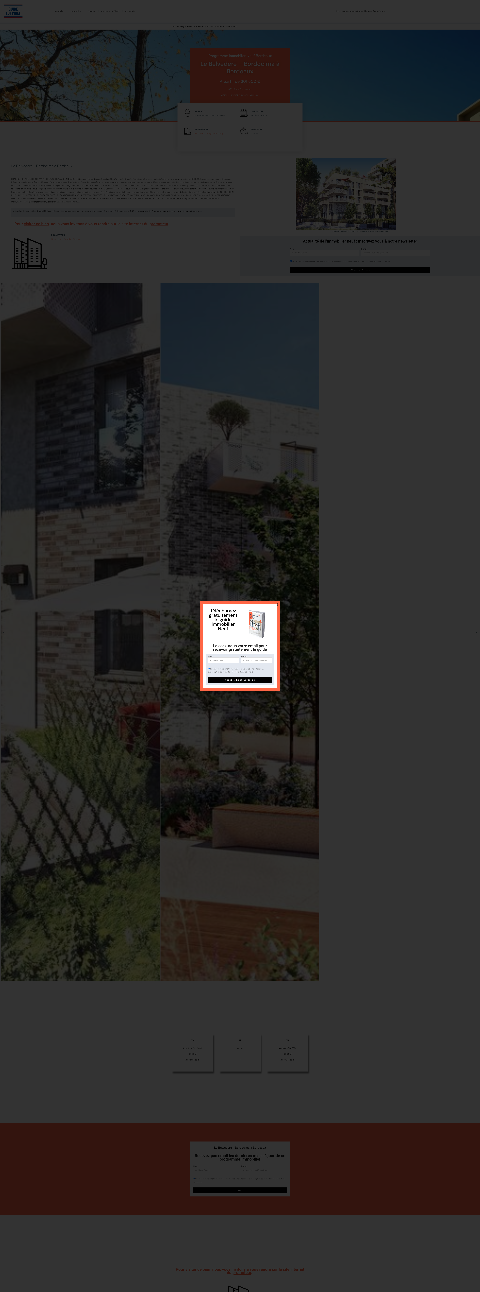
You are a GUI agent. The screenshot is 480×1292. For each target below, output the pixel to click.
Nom (210, 656)
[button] (276, 604)
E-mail (244, 656)
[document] (240, 646)
